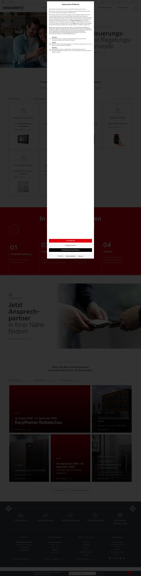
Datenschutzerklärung (76, 20)
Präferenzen (60, 256)
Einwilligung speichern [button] (70, 245)
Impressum (80, 256)
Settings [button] (74, 23)
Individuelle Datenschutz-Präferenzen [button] (70, 250)
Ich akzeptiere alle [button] (70, 240)
